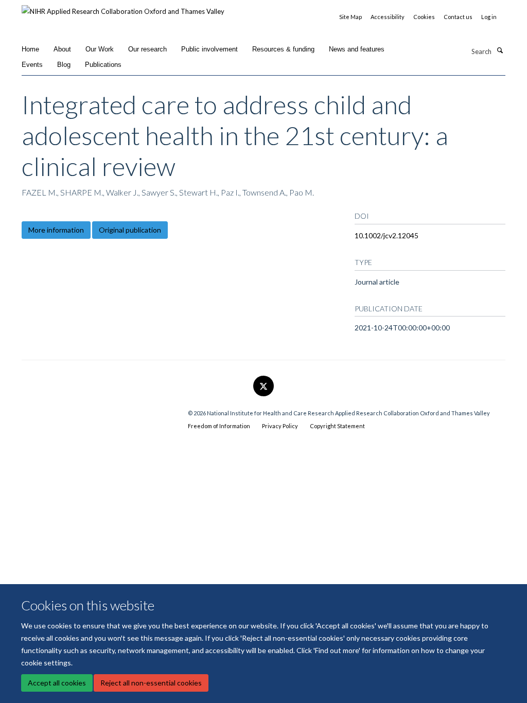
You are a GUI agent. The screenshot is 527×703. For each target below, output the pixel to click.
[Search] (499, 50)
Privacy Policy (280, 426)
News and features (356, 49)
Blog (64, 64)
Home (30, 49)
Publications (103, 64)
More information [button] (56, 229)
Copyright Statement (337, 426)
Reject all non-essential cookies (151, 682)
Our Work (99, 49)
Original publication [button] (130, 229)
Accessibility (388, 16)
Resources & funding (283, 49)
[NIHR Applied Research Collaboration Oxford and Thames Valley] (123, 8)
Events (32, 64)
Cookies (424, 16)
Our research (147, 49)
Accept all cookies (57, 682)
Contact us (458, 16)
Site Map (350, 16)
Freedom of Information (219, 426)
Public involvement (209, 49)
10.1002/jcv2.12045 (386, 235)
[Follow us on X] (263, 386)
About (62, 49)
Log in (489, 16)
